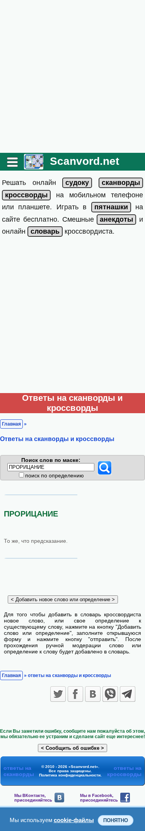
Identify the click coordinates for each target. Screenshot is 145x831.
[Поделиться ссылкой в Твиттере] (58, 694)
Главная (11, 424)
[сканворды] (121, 182)
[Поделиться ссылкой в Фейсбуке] (75, 694)
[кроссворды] (26, 195)
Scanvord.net (84, 161)
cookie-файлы (74, 820)
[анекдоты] (116, 219)
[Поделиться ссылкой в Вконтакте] (93, 694)
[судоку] (77, 182)
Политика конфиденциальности (70, 775)
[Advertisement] (72, 76)
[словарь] (45, 231)
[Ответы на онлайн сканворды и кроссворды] (33, 167)
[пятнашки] (111, 207)
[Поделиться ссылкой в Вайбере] (110, 694)
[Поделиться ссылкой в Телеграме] (127, 694)
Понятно (115, 820)
